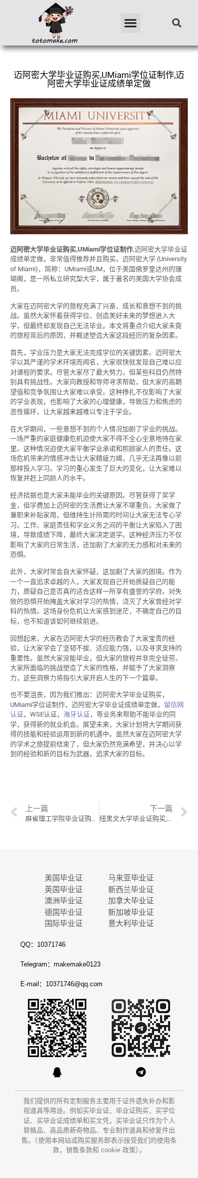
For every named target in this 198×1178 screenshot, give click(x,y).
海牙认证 (76, 714)
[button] (131, 23)
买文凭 (99, 1120)
